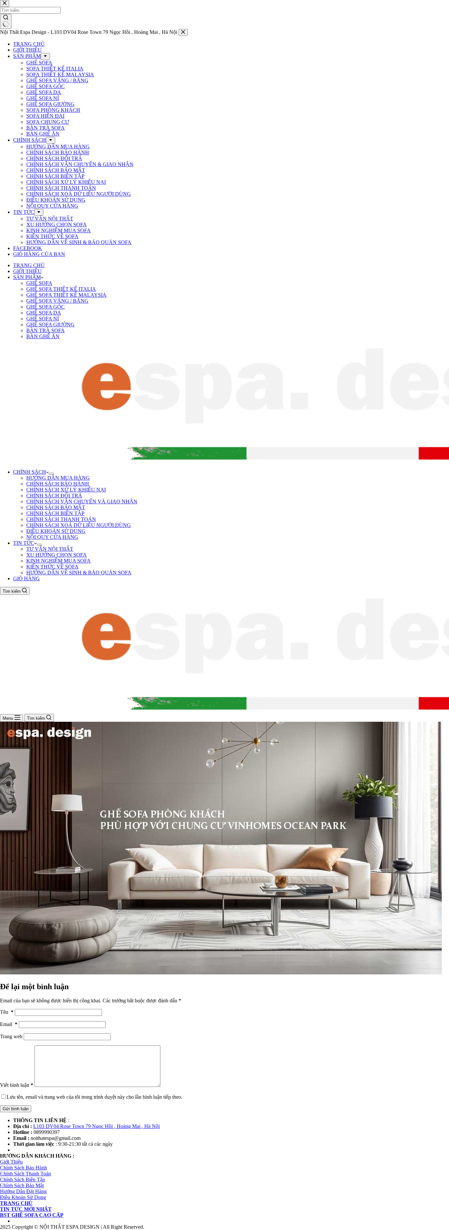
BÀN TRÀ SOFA (45, 330)
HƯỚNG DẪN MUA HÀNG (58, 478)
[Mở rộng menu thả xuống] (51, 474)
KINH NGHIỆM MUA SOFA (58, 561)
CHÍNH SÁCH (29, 472)
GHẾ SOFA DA (43, 312)
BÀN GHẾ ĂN (42, 336)
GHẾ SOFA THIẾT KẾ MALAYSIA (66, 295)
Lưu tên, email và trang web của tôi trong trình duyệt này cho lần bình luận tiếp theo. (94, 1097)
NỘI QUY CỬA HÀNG (52, 537)
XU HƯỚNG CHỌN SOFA (56, 555)
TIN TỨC (23, 543)
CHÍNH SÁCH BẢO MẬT (55, 507)
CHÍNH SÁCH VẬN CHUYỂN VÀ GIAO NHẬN (81, 501)
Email (8, 1024)
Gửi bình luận (16, 1108)
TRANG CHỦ (29, 265)
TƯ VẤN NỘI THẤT (49, 549)
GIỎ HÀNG (26, 578)
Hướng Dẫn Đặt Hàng (23, 1191)
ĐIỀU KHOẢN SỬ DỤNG (55, 531)
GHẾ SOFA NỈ (42, 318)
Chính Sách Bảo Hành (23, 1167)
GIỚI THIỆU (27, 271)
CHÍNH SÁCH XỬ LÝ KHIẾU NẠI (66, 489)
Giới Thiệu (11, 1162)
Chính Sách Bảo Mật (22, 1185)
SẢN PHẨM (27, 277)
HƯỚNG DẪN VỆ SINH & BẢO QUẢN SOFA (78, 572)
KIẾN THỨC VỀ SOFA (52, 566)
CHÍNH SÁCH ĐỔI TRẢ (54, 495)
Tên (6, 1012)
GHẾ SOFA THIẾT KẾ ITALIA (61, 289)
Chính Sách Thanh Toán (25, 1173)
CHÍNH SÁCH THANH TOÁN (61, 519)
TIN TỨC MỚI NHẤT (26, 1209)
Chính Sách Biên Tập (22, 1179)
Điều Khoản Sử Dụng (23, 1197)
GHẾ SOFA (39, 283)
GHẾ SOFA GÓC (45, 307)
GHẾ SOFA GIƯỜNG (50, 324)
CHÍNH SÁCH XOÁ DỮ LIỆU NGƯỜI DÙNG (78, 525)
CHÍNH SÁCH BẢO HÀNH (57, 484)
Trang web (11, 1036)
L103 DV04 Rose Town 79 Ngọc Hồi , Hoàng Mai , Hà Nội (96, 1126)
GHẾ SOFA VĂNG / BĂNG (57, 301)
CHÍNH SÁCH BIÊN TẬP (55, 513)
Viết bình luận (16, 1085)
